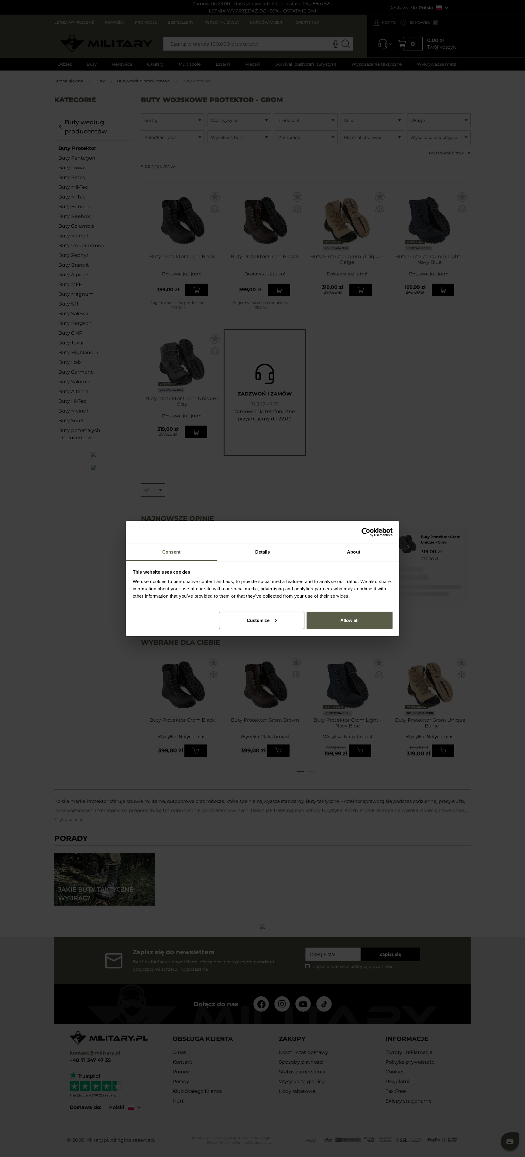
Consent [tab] (171, 551)
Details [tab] (262, 551)
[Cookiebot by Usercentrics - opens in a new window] (366, 532)
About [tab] (353, 551)
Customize (258, 620)
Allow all (349, 620)
